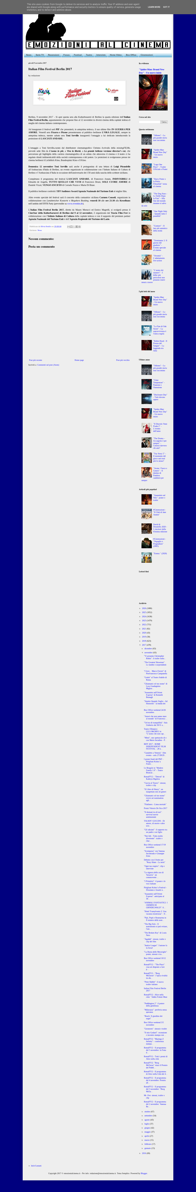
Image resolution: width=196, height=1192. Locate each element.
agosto (147, 1120)
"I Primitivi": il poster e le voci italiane (154, 882)
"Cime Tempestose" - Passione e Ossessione (159, 383)
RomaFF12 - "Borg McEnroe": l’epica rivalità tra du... (155, 975)
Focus (66, 55)
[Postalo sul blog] (71, 226)
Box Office (131, 55)
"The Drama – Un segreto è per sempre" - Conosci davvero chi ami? (160, 443)
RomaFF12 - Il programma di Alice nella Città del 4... (156, 1072)
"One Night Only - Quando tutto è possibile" (160, 213)
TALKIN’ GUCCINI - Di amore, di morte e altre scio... (154, 823)
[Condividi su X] (74, 226)
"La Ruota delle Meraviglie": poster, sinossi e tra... (155, 953)
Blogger (144, 1173)
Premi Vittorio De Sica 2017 (155, 808)
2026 (144, 608)
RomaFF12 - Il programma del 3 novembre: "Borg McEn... (155, 1089)
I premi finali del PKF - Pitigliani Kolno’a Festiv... (153, 761)
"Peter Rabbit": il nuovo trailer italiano (154, 983)
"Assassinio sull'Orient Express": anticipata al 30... (154, 896)
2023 (144, 620)
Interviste (101, 55)
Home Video (116, 55)
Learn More (154, 7)
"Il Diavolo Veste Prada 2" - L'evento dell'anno (160, 427)
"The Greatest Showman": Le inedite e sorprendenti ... (155, 664)
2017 (144, 645)
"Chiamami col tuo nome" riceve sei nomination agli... (154, 798)
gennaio (147, 1148)
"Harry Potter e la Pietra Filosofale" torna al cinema (160, 182)
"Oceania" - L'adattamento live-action (159, 258)
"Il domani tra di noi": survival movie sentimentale (153, 814)
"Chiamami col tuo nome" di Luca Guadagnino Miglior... (155, 686)
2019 (144, 637)
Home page (79, 360)
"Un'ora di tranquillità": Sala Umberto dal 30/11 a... (155, 724)
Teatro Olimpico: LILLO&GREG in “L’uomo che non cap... (154, 731)
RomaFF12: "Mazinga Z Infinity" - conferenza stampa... (154, 1041)
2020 (144, 633)
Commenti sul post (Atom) (48, 365)
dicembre (148, 648)
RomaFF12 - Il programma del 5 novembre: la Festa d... (155, 1050)
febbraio (148, 1144)
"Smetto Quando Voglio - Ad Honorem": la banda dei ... (155, 703)
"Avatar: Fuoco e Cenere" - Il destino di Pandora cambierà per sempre (154, 474)
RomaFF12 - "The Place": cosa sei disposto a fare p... (154, 967)
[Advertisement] (79, 335)
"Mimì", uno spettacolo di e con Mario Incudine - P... (155, 739)
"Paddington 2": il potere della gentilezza (154, 1004)
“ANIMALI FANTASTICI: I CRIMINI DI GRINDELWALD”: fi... (156, 905)
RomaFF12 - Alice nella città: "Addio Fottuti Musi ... (155, 997)
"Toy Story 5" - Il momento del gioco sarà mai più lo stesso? (159, 457)
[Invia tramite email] (68, 226)
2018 (144, 641)
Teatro (89, 55)
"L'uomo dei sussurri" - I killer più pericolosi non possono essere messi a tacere (153, 276)
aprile (147, 1136)
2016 (144, 1153)
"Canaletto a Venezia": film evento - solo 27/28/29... (155, 754)
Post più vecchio (123, 360)
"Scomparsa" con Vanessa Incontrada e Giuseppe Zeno (154, 853)
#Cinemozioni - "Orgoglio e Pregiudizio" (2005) (159, 542)
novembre (148, 653)
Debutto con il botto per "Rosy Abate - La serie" (154, 861)
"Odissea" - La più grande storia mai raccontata (160, 137)
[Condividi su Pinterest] (79, 226)
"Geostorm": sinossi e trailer (155, 1029)
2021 (144, 629)
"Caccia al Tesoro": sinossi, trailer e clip (155, 784)
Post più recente (35, 360)
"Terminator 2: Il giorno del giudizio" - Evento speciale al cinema (160, 245)
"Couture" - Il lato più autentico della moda (160, 228)
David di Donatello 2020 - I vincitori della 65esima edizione (160, 528)
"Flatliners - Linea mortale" (155, 804)
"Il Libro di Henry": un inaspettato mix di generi (155, 790)
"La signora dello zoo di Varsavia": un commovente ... (154, 874)
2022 (144, 625)
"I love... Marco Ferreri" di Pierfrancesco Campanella (155, 672)
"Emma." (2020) (160, 553)
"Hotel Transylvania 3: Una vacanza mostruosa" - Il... (155, 912)
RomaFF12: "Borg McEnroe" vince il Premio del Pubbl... (155, 1065)
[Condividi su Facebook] (76, 226)
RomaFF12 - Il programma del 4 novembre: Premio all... (155, 1080)
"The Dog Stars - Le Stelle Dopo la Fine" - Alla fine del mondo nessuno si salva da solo (154, 200)
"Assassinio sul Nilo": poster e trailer (159, 497)
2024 (144, 616)
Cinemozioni (147, 55)
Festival (78, 55)
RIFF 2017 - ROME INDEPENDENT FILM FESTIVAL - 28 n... (155, 746)
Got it (166, 7)
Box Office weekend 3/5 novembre (154, 1023)
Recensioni (53, 55)
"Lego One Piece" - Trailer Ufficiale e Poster (160, 166)
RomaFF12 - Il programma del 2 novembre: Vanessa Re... (155, 1104)
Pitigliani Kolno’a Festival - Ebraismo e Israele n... (155, 888)
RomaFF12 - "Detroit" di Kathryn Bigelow (154, 778)
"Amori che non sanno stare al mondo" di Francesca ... (155, 717)
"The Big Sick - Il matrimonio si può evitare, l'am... (156, 926)
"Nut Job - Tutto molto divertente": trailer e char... (153, 838)
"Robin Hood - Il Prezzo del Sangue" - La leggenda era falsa (160, 346)
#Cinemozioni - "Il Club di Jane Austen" (159, 512)
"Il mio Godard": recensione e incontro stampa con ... (155, 1034)
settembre (148, 1116)
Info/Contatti (36, 1166)
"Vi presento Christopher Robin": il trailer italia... (155, 657)
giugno (147, 1128)
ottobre (147, 1112)
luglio (147, 1124)
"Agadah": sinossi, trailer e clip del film (155, 940)
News (28, 55)
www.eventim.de (75, 203)
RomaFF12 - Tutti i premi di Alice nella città (155, 1057)
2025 (144, 612)
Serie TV (40, 55)
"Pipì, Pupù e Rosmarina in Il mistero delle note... (155, 919)
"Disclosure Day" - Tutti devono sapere (160, 397)
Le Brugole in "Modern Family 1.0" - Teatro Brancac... (153, 770)
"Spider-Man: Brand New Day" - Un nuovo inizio (160, 153)
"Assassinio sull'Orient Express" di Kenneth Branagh (153, 694)
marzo (147, 1140)
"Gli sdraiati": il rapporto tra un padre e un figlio (155, 831)
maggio (147, 1132)
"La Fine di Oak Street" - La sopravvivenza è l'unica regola (159, 330)
